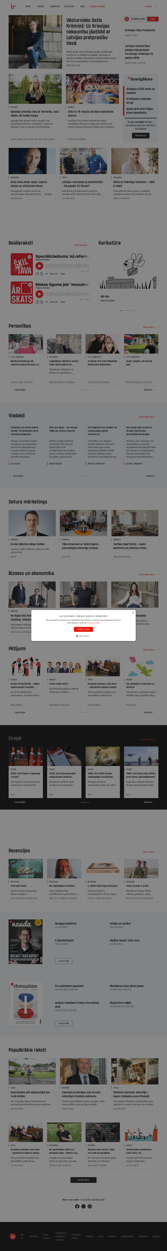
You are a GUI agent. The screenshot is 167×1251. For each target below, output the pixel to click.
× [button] (133, 613)
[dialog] (83, 625)
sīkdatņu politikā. (93, 623)
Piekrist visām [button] (83, 629)
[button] (83, 636)
